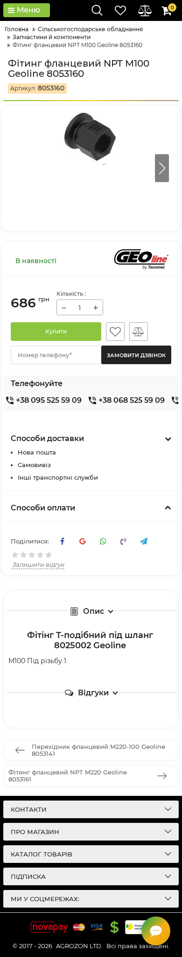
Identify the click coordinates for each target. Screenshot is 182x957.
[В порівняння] (138, 331)
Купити (56, 331)
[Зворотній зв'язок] (155, 930)
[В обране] (115, 331)
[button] (162, 168)
